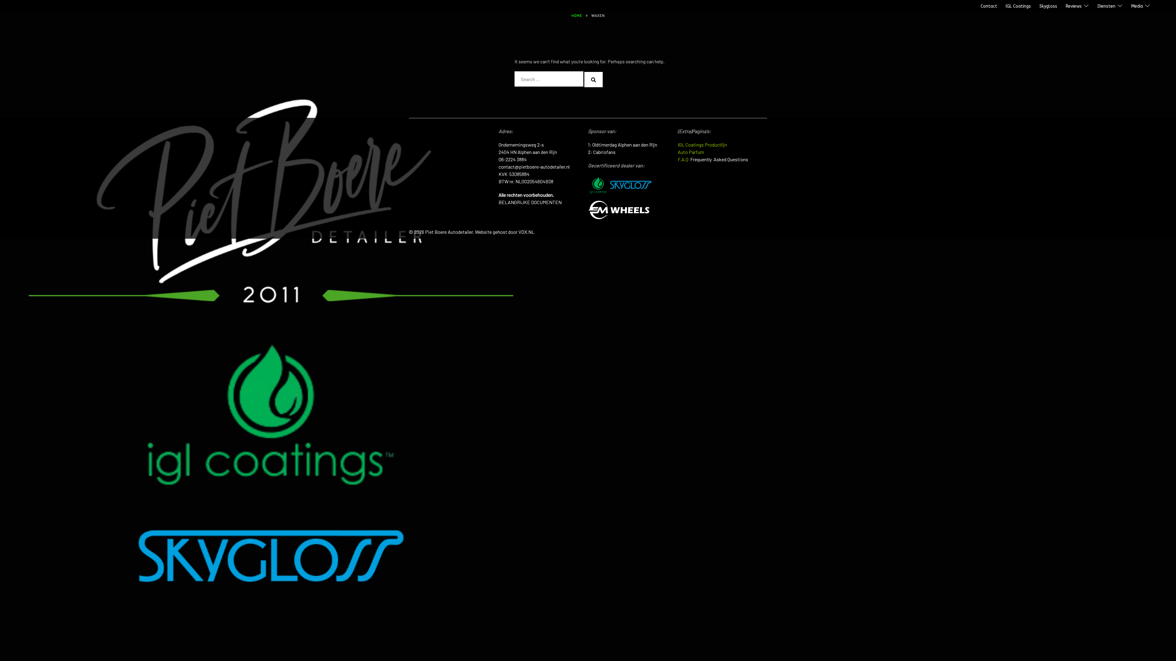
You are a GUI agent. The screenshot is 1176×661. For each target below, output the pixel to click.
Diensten (1106, 6)
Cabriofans (604, 152)
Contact (989, 6)
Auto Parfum (691, 152)
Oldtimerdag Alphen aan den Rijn (624, 145)
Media (1137, 6)
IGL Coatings (1018, 6)
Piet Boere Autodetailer (31, 6)
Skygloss (1048, 6)
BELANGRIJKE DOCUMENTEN (530, 202)
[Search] (593, 79)
